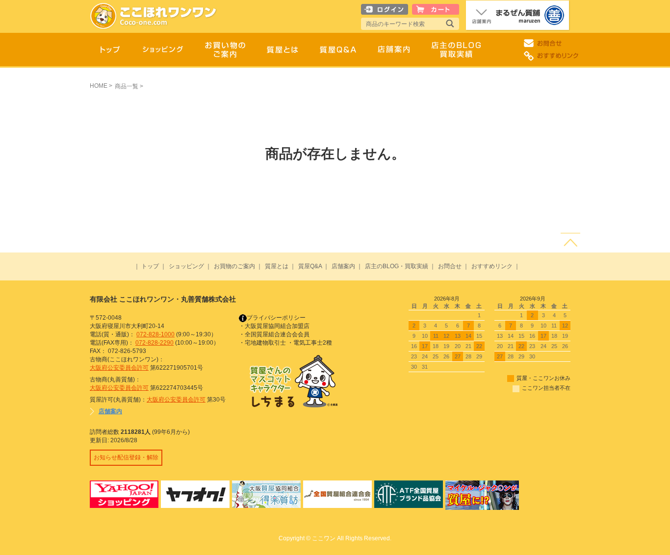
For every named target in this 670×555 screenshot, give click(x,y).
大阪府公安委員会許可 (119, 367)
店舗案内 (343, 266)
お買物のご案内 (234, 266)
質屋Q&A (310, 266)
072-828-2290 (154, 342)
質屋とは (276, 266)
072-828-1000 (155, 334)
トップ (150, 266)
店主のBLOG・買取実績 (396, 266)
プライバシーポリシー (276, 317)
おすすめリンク (492, 266)
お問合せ (450, 266)
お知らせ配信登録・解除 (126, 457)
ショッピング (186, 266)
